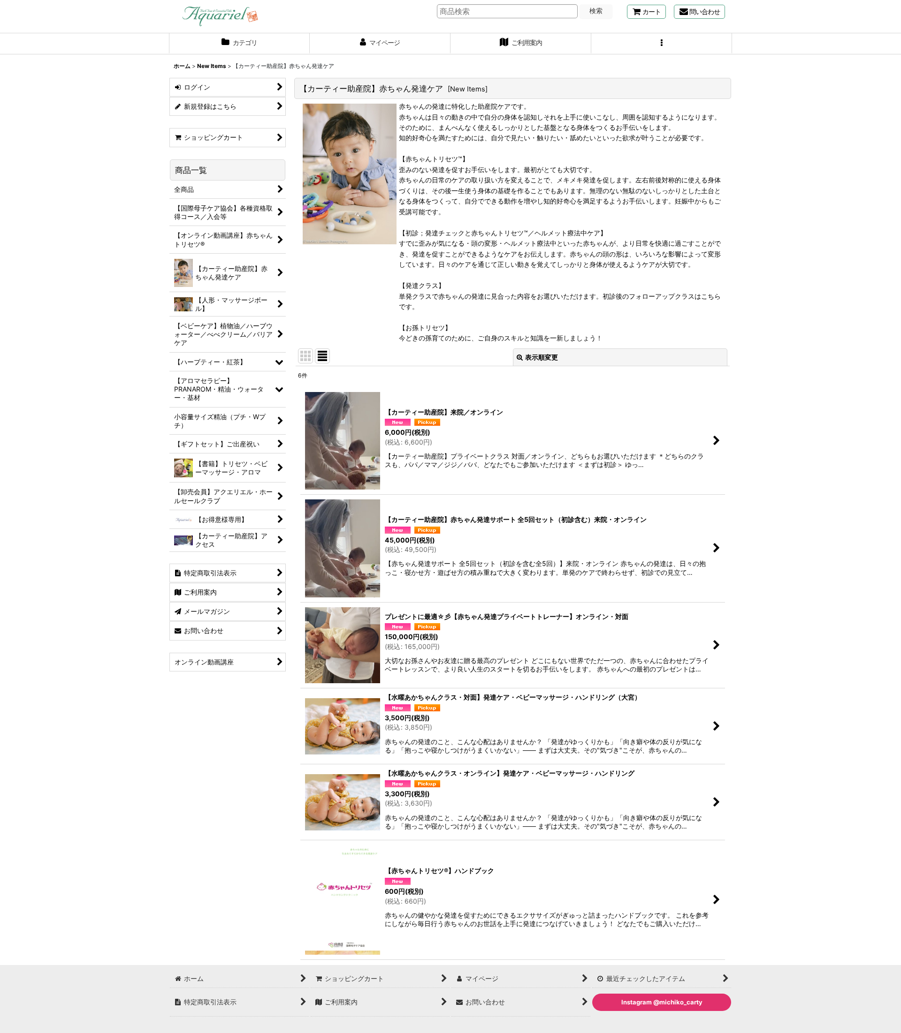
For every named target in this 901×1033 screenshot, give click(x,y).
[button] (661, 43)
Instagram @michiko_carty (661, 1002)
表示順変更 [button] (541, 357)
